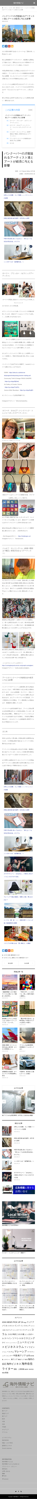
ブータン (4, 1354)
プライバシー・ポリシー (9, 1468)
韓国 (3, 1374)
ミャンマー (9, 1357)
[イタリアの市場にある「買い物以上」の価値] (18, 933)
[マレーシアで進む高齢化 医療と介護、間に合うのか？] (18, 887)
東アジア (14, 1361)
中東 (3, 1423)
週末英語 (31, 1371)
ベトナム (10, 1354)
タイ (3, 1344)
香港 (6, 1375)
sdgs (25, 1324)
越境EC (27, 1371)
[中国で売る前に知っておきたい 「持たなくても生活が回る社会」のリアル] (18, 229)
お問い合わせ (6, 1473)
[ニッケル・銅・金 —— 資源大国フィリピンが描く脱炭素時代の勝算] (18, 910)
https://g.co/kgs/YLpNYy (12, 387)
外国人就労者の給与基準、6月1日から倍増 (16, 218)
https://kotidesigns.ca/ (24, 536)
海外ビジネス (15, 957)
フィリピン (29, 1349)
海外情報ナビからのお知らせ (10, 1466)
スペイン (8, 1340)
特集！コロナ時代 (7, 1445)
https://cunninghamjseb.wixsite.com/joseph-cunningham (17, 665)
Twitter (5, 1478)
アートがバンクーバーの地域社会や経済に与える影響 (20, 139)
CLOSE (30, 109)
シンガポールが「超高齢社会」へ (14, 262)
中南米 (4, 1429)
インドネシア (25, 1328)
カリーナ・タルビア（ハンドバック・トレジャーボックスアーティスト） (20, 127)
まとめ (12, 143)
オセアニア (9, 1332)
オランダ (15, 1332)
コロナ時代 (12, 1336)
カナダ (5, 955)
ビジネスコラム (14, 1348)
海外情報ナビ (18, 3)
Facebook (5, 1481)
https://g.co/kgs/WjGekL (12, 381)
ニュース (22, 1344)
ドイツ (7, 1344)
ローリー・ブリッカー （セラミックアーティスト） (21, 121)
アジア (29, 1324)
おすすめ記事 (18, 1088)
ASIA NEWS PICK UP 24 (12, 1324)
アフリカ (4, 1434)
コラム (9, 957)
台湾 (28, 1358)
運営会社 (4, 1471)
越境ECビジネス (7, 1447)
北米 (9, 955)
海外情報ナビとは (7, 1463)
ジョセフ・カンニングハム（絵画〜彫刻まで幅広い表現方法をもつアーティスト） (20, 134)
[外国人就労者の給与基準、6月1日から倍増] (18, 208)
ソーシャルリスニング (23, 1340)
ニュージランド (13, 1344)
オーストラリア (22, 1332)
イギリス (11, 1328)
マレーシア (20, 1353)
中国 (15, 1357)
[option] (18, 1104)
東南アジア (21, 1361)
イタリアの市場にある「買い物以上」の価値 (17, 943)
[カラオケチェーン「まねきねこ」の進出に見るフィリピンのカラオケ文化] (18, 864)
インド (17, 1327)
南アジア (22, 1357)
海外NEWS (5, 1442)
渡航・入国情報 (19, 1371)
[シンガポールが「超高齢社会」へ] (18, 252)
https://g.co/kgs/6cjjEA (26, 390)
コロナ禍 (20, 1336)
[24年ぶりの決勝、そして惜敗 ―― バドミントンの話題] (18, 185)
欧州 (26, 1361)
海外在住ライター (15, 955)
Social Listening (6, 1450)
